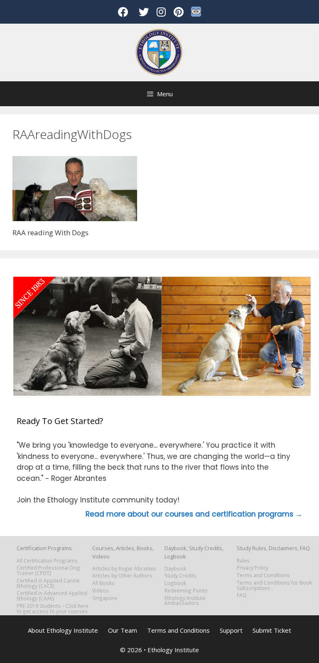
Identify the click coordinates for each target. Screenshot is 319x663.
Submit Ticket (272, 630)
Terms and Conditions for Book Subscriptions (274, 585)
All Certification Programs (47, 560)
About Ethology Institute (63, 630)
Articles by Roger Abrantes (124, 568)
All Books (103, 583)
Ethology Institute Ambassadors (185, 601)
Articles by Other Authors (122, 575)
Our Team (122, 630)
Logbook (175, 583)
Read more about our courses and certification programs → (194, 514)
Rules (243, 560)
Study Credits (180, 575)
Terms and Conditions (263, 575)
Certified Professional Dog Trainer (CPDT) (48, 570)
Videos (100, 590)
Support (231, 630)
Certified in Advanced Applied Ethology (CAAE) (52, 596)
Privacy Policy (252, 567)
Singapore (104, 598)
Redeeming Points (186, 590)
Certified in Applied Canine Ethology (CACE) (48, 583)
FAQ (242, 595)
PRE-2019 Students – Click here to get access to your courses (52, 608)
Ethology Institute (173, 650)
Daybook (175, 568)
